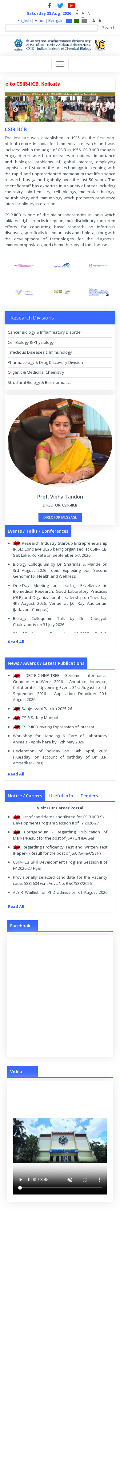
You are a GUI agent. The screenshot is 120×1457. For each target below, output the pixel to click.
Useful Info (61, 796)
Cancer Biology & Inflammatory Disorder (45, 332)
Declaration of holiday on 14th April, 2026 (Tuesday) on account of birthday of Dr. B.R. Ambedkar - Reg (60, 757)
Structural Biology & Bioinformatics (40, 382)
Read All (16, 642)
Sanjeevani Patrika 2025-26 (46, 708)
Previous (15, 110)
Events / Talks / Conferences (38, 531)
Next (105, 110)
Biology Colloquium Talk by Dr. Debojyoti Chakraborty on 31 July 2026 (60, 621)
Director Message (60, 517)
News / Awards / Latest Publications (46, 663)
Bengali (55, 20)
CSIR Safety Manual (39, 717)
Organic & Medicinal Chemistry (36, 372)
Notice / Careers (25, 796)
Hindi (39, 20)
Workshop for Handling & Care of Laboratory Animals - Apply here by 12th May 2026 (60, 739)
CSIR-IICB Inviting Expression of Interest (57, 727)
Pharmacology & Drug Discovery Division (45, 362)
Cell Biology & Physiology (31, 342)
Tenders (89, 796)
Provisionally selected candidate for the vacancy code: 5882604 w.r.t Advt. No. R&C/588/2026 (60, 880)
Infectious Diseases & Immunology (40, 352)
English (24, 20)
